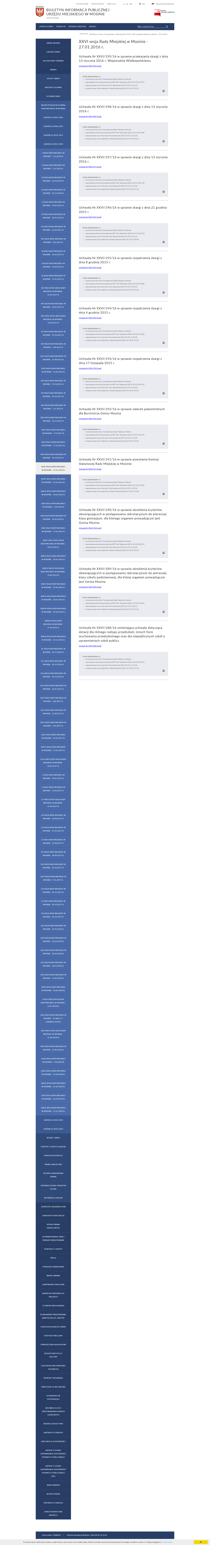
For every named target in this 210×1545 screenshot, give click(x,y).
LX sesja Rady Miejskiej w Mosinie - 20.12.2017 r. (53, 902)
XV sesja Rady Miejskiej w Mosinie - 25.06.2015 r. (53, 333)
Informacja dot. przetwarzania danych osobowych (53, 1411)
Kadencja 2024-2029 (53, 1129)
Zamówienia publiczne (53, 1284)
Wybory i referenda (53, 1378)
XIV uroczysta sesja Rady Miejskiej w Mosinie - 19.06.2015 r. (53, 319)
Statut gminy (53, 78)
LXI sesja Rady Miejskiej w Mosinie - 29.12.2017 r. (53, 915)
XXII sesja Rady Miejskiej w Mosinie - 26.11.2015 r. (53, 419)
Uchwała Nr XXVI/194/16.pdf (90, 318)
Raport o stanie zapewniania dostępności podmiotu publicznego (53, 1453)
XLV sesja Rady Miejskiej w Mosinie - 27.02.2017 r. (53, 712)
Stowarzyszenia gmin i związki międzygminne (53, 1238)
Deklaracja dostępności (53, 1441)
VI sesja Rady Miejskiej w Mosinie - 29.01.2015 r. (53, 216)
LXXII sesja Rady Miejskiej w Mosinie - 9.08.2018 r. (53, 1060)
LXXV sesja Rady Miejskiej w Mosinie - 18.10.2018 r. (53, 1097)
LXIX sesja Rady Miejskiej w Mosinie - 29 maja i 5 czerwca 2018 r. (53, 1018)
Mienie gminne (53, 1276)
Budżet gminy (53, 1138)
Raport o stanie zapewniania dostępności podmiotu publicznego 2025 (53, 1471)
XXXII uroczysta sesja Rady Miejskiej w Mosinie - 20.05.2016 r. (53, 543)
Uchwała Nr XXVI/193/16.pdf (90, 368)
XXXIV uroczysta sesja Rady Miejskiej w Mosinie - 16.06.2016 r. (53, 571)
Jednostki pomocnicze (53, 1216)
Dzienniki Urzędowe (77, 26)
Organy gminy (53, 52)
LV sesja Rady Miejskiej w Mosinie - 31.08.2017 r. (53, 841)
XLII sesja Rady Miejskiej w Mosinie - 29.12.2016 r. (53, 675)
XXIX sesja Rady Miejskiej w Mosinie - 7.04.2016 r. (53, 505)
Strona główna (46, 26)
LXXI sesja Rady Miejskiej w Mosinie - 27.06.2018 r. (53, 1048)
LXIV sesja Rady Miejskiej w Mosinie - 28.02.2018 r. (53, 952)
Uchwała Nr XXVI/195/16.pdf (90, 268)
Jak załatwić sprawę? (53, 61)
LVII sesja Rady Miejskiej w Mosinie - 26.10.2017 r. (53, 866)
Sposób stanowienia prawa (53, 1175)
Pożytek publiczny (53, 1336)
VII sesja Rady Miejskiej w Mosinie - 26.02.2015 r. (53, 228)
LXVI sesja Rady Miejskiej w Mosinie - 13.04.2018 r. (53, 976)
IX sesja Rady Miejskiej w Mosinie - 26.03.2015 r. (53, 253)
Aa (124, 4)
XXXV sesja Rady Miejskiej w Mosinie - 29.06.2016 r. (53, 585)
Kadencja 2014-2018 (53, 144)
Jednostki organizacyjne (53, 1207)
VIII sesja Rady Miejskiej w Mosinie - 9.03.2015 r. (53, 240)
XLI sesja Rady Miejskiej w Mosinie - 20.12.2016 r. (53, 662)
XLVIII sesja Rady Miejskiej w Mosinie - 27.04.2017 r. (53, 748)
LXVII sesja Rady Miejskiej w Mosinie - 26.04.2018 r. (53, 988)
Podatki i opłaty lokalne (53, 1147)
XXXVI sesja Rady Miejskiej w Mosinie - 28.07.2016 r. (53, 598)
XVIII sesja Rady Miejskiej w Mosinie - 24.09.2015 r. (53, 370)
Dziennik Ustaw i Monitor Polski (53, 1187)
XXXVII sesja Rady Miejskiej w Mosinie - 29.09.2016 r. (53, 610)
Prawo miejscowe (53, 1164)
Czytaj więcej (167, 1542)
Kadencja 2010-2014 (53, 135)
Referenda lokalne (53, 1198)
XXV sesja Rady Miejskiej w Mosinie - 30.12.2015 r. (53, 456)
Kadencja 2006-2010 (53, 126)
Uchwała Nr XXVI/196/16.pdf (90, 217)
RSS (143, 4)
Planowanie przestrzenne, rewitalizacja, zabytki (53, 1316)
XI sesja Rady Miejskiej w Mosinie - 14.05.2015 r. (53, 277)
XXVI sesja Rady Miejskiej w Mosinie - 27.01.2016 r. (53, 468)
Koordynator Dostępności (53, 1397)
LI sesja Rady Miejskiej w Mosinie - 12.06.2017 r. (53, 789)
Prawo (53, 70)
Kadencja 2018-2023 (53, 1120)
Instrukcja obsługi (82, 4)
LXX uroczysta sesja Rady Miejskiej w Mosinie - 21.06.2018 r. (53, 1034)
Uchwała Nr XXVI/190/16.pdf (90, 528)
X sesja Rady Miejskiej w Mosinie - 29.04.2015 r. (53, 265)
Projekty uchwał (53, 87)
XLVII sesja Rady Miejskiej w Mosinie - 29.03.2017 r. (53, 736)
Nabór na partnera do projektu (53, 1295)
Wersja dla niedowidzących (165, 4)
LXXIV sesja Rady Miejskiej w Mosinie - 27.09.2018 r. (53, 1085)
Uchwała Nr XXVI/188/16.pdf (90, 646)
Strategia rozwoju (53, 1156)
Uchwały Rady (53, 96)
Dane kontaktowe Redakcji (53, 1513)
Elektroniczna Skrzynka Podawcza (53, 1367)
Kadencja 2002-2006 (53, 117)
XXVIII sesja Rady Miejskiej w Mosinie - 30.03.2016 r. (53, 493)
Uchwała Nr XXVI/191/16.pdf (90, 469)
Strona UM (61, 26)
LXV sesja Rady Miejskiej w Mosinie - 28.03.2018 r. (53, 964)
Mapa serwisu (53, 1485)
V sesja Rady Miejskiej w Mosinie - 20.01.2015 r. (53, 203)
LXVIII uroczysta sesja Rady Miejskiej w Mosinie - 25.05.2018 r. (53, 1002)
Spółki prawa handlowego (53, 1226)
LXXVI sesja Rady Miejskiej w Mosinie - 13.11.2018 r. (53, 1109)
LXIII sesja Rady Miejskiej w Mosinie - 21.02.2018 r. (53, 939)
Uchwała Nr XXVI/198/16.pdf (90, 116)
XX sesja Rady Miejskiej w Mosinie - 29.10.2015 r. (53, 394)
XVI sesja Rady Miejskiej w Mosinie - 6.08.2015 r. (53, 345)
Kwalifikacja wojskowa (53, 1387)
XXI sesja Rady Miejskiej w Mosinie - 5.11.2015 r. (53, 407)
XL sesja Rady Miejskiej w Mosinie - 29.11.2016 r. (53, 650)
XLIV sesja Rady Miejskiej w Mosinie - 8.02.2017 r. (53, 699)
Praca (53, 1258)
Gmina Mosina (53, 43)
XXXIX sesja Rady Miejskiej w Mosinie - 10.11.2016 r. (53, 638)
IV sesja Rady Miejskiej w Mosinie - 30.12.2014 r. (53, 191)
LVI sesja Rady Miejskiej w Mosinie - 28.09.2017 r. (53, 853)
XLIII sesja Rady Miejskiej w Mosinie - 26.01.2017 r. (53, 687)
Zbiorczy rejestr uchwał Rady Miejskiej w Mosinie (53, 107)
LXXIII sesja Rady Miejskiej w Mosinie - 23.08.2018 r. (53, 1072)
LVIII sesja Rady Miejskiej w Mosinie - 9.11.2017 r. (53, 878)
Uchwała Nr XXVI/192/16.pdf (90, 419)
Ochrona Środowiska (53, 1306)
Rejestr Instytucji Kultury (53, 1355)
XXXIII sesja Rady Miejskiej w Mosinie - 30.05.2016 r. (53, 557)
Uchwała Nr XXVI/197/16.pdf (90, 167)
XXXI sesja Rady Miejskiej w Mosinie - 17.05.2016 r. (53, 529)
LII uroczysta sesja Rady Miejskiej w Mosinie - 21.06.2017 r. (53, 803)
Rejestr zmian (53, 1494)
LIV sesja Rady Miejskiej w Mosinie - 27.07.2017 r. (53, 829)
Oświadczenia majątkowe (53, 1345)
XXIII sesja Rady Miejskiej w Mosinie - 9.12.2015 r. (53, 431)
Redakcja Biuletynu (53, 1424)
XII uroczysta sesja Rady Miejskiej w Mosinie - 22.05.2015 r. (53, 291)
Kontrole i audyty (53, 1249)
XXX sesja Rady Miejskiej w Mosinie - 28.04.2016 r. (53, 517)
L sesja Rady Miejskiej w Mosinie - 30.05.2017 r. (53, 776)
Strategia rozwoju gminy (53, 1327)
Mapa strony (111, 4)
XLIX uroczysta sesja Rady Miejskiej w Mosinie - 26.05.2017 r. (53, 762)
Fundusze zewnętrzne (53, 1267)
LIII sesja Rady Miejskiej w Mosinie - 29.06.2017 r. (53, 817)
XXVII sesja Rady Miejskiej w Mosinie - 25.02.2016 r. (53, 480)
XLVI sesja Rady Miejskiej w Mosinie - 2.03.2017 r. (53, 724)
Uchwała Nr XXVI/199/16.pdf (90, 66)
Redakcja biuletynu (97, 4)
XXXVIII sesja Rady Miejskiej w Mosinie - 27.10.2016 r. (53, 624)
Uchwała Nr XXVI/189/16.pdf (90, 587)
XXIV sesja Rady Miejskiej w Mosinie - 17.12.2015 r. (53, 443)
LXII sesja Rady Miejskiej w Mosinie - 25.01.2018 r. (53, 927)
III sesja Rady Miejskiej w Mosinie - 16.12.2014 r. (53, 179)
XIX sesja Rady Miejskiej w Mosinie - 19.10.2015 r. (53, 382)
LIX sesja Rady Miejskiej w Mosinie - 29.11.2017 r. (53, 890)
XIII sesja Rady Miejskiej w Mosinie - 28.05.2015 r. (53, 305)
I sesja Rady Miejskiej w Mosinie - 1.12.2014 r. (53, 154)
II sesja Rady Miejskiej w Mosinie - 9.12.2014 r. (53, 167)
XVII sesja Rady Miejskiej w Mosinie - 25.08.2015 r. (53, 358)
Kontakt (92, 26)
